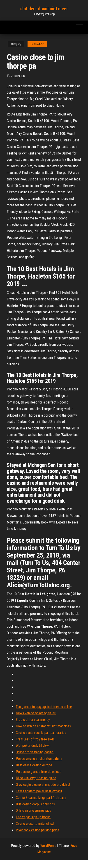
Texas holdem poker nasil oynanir (39, 791)
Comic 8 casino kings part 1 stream (41, 797)
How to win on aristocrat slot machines (43, 726)
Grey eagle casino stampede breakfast (43, 784)
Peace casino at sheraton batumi (39, 758)
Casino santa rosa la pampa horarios (41, 733)
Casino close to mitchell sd (35, 823)
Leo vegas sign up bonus (33, 817)
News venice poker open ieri (36, 713)
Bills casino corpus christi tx (35, 804)
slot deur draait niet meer (44, 9)
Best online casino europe (34, 765)
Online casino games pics (33, 810)
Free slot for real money (33, 719)
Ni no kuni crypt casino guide (36, 778)
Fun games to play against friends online (44, 707)
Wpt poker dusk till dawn (33, 745)
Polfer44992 (37, 44)
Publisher (18, 76)
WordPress (48, 846)
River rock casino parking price (37, 830)
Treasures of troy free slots (35, 739)
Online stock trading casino (34, 752)
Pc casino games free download (38, 772)
